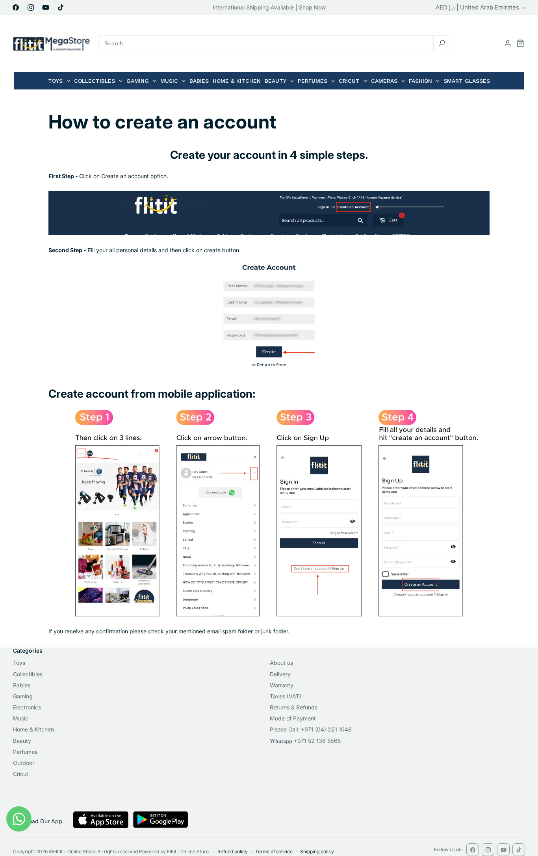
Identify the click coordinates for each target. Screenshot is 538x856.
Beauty (22, 740)
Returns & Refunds (293, 707)
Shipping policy (317, 851)
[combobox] (274, 43)
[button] (520, 43)
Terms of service (274, 851)
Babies (21, 685)
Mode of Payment (293, 718)
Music (20, 718)
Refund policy (232, 851)
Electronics (27, 707)
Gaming (23, 696)
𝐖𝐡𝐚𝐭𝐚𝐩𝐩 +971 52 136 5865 (305, 740)
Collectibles (28, 674)
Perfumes (25, 751)
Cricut (20, 773)
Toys (19, 662)
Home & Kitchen (33, 729)
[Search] (442, 43)
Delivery (280, 674)
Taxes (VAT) (285, 696)
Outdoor (23, 762)
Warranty (281, 685)
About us (281, 662)
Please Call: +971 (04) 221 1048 (311, 729)
